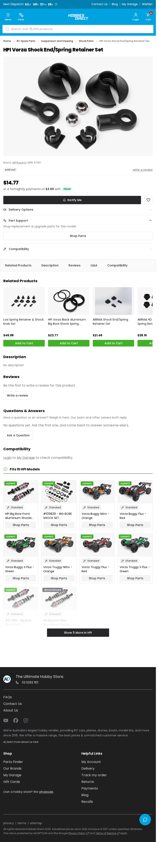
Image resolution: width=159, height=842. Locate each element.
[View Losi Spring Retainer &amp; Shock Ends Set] (24, 301)
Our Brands (12, 768)
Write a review (17, 395)
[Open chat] (145, 819)
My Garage (130, 4)
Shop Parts (78, 236)
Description (50, 265)
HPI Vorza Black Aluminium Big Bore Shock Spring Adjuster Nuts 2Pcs (67, 321)
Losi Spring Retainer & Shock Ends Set (23, 321)
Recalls (87, 801)
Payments (89, 788)
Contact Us (99, 4)
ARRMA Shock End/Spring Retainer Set (110, 321)
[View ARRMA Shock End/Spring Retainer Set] (113, 301)
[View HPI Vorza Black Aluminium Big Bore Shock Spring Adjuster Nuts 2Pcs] (68, 301)
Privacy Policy (77, 833)
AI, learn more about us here (20, 742)
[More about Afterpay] (67, 189)
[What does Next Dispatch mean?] (56, 4)
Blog (115, 4)
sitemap (36, 823)
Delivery (88, 768)
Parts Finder (13, 761)
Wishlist (147, 4)
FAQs (7, 697)
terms (22, 823)
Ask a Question (18, 435)
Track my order (94, 775)
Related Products (18, 265)
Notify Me (74, 200)
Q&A (93, 265)
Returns (87, 781)
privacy (8, 823)
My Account (91, 761)
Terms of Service (105, 833)
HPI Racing (19, 162)
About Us (10, 710)
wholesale (46, 792)
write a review (143, 169)
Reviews (75, 265)
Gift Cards (11, 781)
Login (7, 457)
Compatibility (117, 265)
